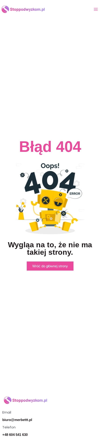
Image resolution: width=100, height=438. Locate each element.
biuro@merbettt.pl (17, 420)
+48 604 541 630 (15, 435)
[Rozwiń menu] (95, 9)
